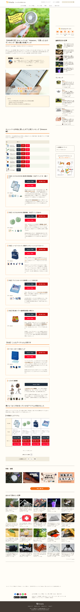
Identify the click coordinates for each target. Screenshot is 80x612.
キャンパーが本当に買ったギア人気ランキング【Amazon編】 (21, 100)
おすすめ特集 (23, 5)
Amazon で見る (30, 181)
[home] (40, 603)
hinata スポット (44, 606)
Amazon (11, 192)
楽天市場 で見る (42, 181)
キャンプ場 (39, 5)
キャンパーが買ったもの (27, 450)
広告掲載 (39, 596)
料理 (45, 5)
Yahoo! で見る (30, 185)
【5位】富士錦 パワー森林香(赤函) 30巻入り (13, 162)
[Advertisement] (16, 117)
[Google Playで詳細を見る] (23, 597)
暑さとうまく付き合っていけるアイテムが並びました (19, 103)
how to (50, 5)
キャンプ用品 (31, 5)
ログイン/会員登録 (56, 2)
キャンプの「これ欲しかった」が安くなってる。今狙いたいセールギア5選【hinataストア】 (69, 63)
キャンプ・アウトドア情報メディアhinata (13, 586)
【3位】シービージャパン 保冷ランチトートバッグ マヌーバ (13, 154)
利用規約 (33, 597)
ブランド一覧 (50, 596)
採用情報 (47, 597)
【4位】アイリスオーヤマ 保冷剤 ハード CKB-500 (13, 158)
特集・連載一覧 (40, 488)
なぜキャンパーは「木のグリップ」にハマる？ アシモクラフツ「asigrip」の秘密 (69, 51)
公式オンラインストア (46, 2)
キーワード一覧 (63, 596)
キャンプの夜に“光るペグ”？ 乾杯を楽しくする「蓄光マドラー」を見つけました (69, 69)
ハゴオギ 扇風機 (12, 170)
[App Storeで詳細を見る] (17, 597)
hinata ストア (30, 606)
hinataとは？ (34, 596)
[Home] (15, 2)
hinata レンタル (37, 606)
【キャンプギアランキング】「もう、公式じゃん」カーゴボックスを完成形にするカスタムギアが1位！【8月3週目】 (69, 45)
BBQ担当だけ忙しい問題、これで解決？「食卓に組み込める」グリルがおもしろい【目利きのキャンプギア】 (69, 57)
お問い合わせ (44, 596)
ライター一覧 (56, 596)
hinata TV (50, 606)
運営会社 (51, 597)
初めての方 (57, 5)
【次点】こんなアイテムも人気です (16, 102)
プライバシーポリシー (40, 597)
